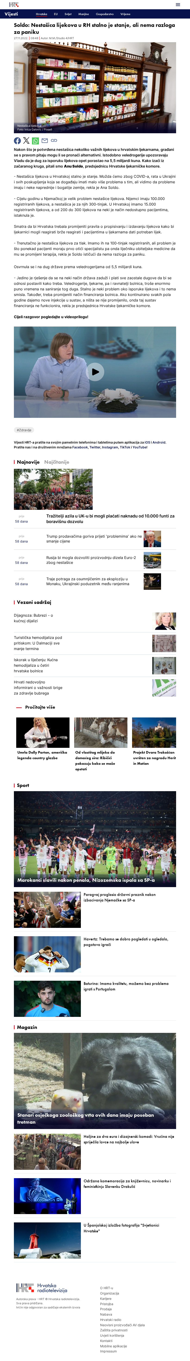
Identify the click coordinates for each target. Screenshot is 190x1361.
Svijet (68, 14)
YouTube (139, 447)
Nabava (106, 1314)
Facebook (80, 447)
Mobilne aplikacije (113, 1346)
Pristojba (106, 1304)
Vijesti (11, 14)
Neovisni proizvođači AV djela (122, 1325)
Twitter (94, 447)
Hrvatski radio (110, 1320)
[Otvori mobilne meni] (178, 4)
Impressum (108, 1351)
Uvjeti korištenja (112, 1335)
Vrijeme (125, 14)
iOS (148, 442)
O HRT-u (106, 1288)
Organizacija (109, 1293)
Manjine (83, 14)
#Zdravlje (24, 430)
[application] (95, 372)
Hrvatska (41, 14)
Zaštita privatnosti (113, 1330)
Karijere (105, 1299)
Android (158, 442)
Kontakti (106, 1341)
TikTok (124, 447)
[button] (95, 372)
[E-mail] (44, 140)
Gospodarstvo (105, 14)
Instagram (109, 447)
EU (56, 14)
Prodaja (106, 1309)
